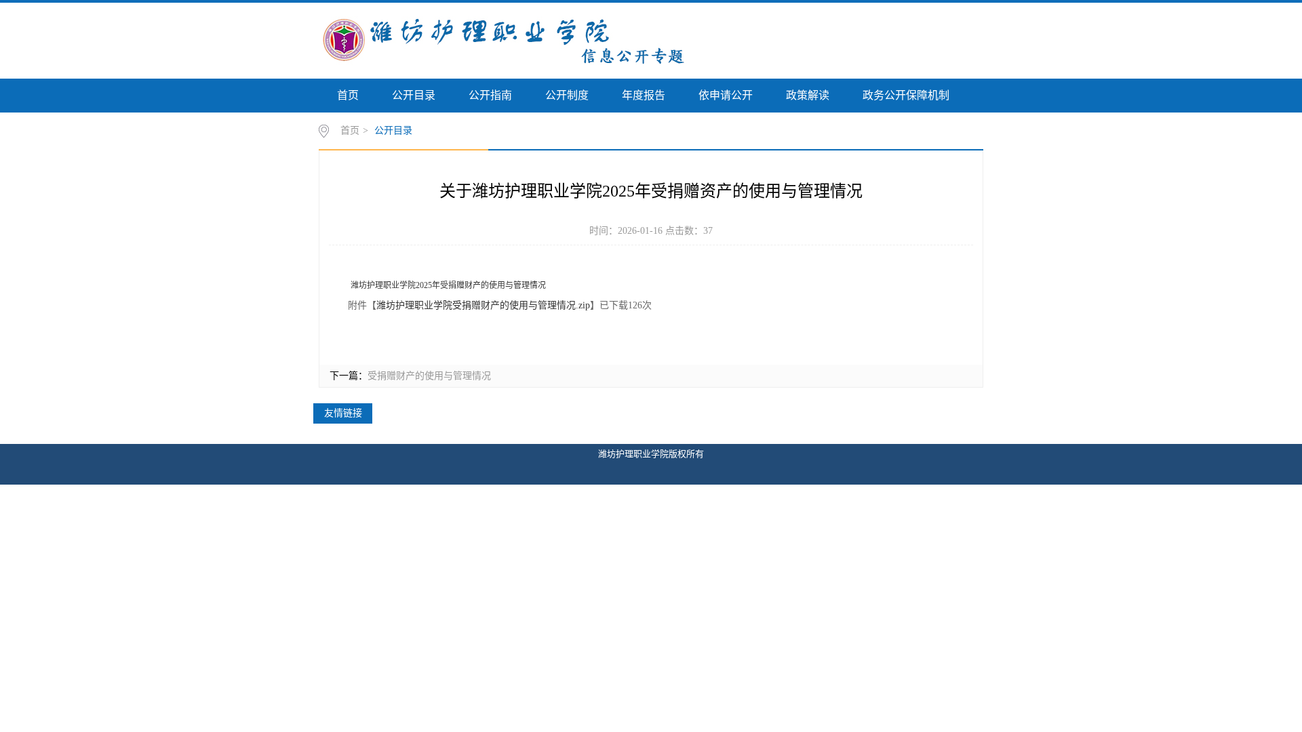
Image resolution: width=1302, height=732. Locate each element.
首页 (348, 95)
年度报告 (643, 95)
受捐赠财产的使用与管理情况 (429, 376)
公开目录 (413, 95)
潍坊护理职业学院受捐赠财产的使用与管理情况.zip (483, 305)
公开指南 (490, 95)
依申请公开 (725, 95)
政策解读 (807, 95)
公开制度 (567, 95)
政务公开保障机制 (906, 95)
